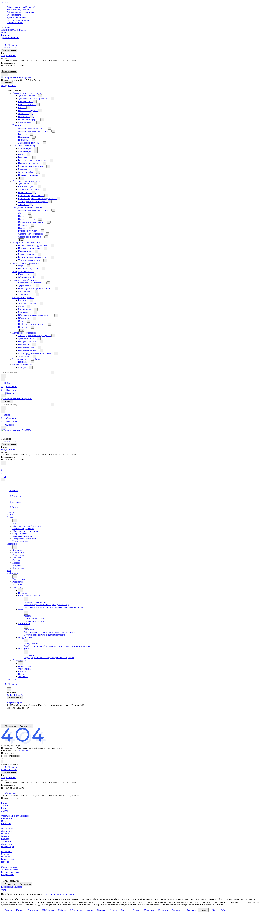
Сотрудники (7, 831)
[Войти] (2, 466)
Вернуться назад (9, 750)
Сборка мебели (14, 15)
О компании (7, 828)
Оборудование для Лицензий (21, 7)
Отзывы (5, 836)
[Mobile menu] (3, 427)
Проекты (5, 856)
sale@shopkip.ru (8, 55)
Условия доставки (9, 869)
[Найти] (3, 376)
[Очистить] (52, 372)
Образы (4, 821)
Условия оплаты (9, 867)
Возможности (7, 859)
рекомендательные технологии (59, 894)
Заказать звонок (9, 50)
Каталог (5, 803)
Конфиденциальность (11, 887)
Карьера (5, 839)
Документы (6, 844)
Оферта (4, 889)
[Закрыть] (3, 479)
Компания (6, 823)
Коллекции (6, 818)
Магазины (6, 854)
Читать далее (144, 902)
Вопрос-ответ (7, 874)
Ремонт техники (15, 22)
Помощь (5, 862)
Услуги (4, 811)
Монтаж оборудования (18, 10)
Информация (7, 846)
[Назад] (14, 520)
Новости (5, 833)
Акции (4, 805)
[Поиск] (3, 463)
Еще (21, 178)
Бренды (4, 808)
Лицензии (6, 841)
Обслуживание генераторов (20, 12)
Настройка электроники (18, 20)
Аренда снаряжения (16, 17)
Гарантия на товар (10, 872)
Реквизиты (6, 851)
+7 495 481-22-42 (9, 45)
